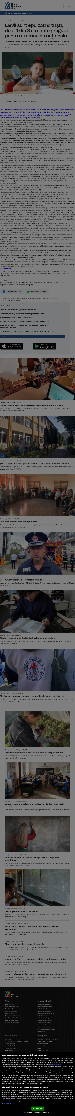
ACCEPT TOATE (37, 1108)
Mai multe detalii (55, 1064)
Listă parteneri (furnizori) (10, 1103)
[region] (37, 1084)
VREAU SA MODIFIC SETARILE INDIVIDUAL (37, 1112)
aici (16, 1077)
